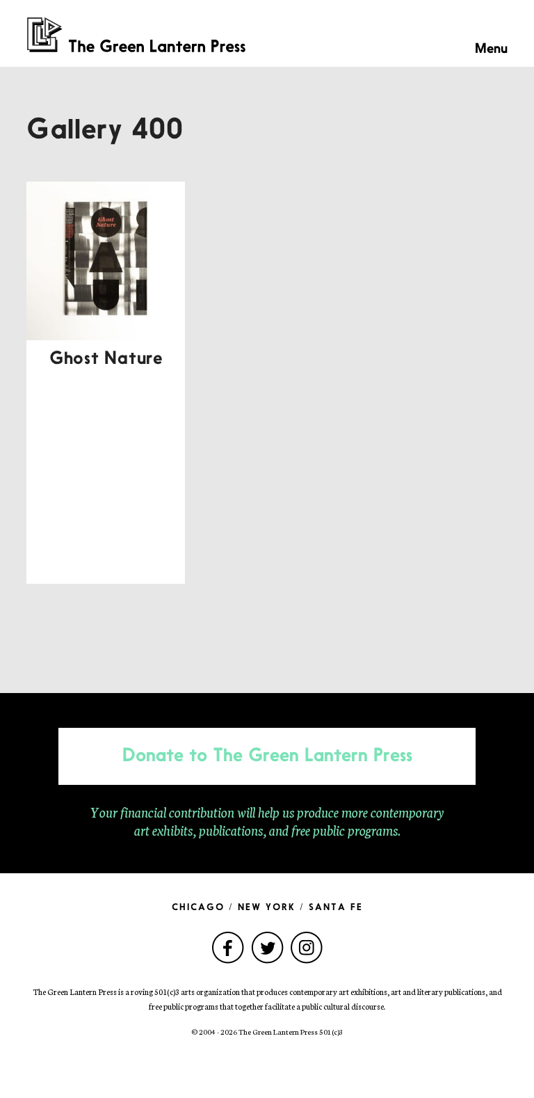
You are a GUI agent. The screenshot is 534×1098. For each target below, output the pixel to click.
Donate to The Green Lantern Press (267, 756)
